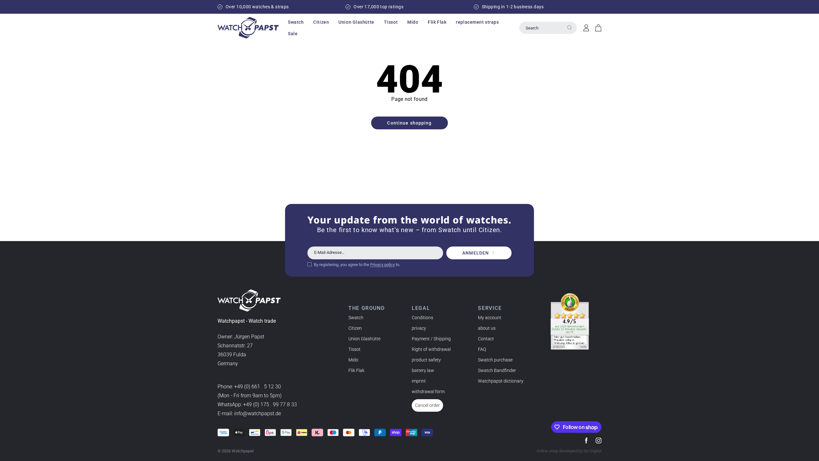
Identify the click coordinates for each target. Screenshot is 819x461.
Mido (353, 359)
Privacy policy (382, 264)
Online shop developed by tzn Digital (569, 451)
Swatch (355, 317)
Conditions (422, 317)
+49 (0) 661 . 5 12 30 (257, 387)
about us (487, 328)
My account (489, 317)
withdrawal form (428, 391)
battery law (423, 370)
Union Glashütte (364, 338)
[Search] (569, 27)
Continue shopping (409, 122)
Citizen (355, 328)
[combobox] (548, 28)
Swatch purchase (495, 359)
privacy (419, 328)
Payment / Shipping (431, 338)
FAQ (482, 349)
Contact (486, 338)
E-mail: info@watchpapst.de (249, 413)
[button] (295, 22)
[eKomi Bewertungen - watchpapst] (570, 321)
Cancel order (427, 405)
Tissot (354, 349)
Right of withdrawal (431, 349)
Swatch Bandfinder (497, 370)
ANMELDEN (475, 252)
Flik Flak (356, 370)
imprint (419, 381)
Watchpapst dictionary (500, 381)
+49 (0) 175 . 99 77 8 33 (270, 404)
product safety (426, 359)
